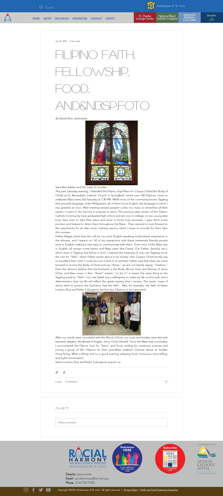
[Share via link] (56, 372)
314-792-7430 (85, 483)
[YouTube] (48, 490)
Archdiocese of (166, 6)
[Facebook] (33, 490)
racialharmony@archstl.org (91, 478)
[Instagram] (26, 490)
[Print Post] (64, 372)
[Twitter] (41, 490)
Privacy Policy (130, 489)
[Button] (141, 17)
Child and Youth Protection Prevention (159, 489)
